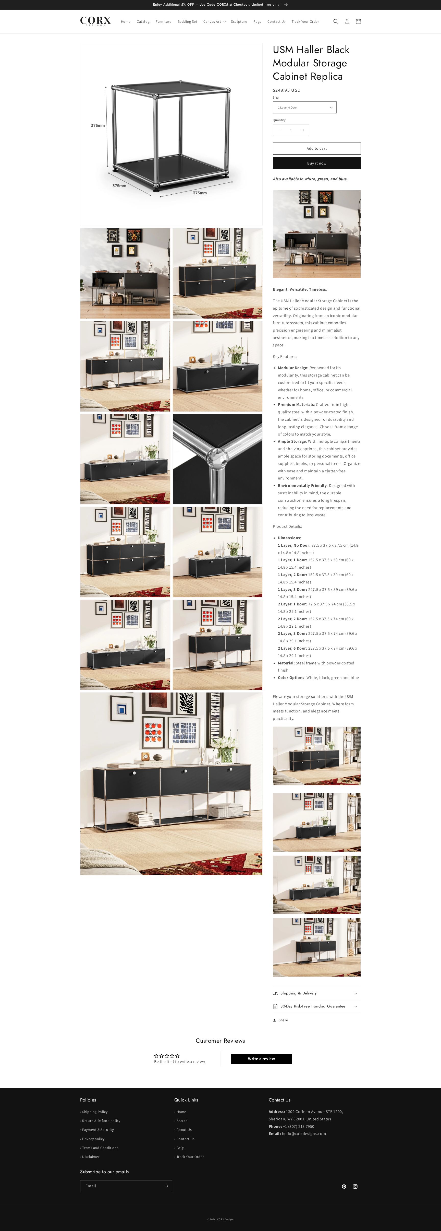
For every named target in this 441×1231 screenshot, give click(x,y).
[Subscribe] (166, 1186)
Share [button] (283, 1020)
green (322, 179)
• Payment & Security (97, 1129)
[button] (214, 21)
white (309, 179)
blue (342, 179)
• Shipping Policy (93, 1111)
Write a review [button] (261, 1058)
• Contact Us (184, 1138)
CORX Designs (225, 1219)
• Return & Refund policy (100, 1120)
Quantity (279, 120)
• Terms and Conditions (99, 1147)
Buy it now (317, 163)
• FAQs (179, 1147)
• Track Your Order (189, 1156)
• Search (181, 1120)
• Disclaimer (90, 1156)
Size (276, 97)
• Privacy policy (92, 1138)
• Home (180, 1111)
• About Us (183, 1129)
